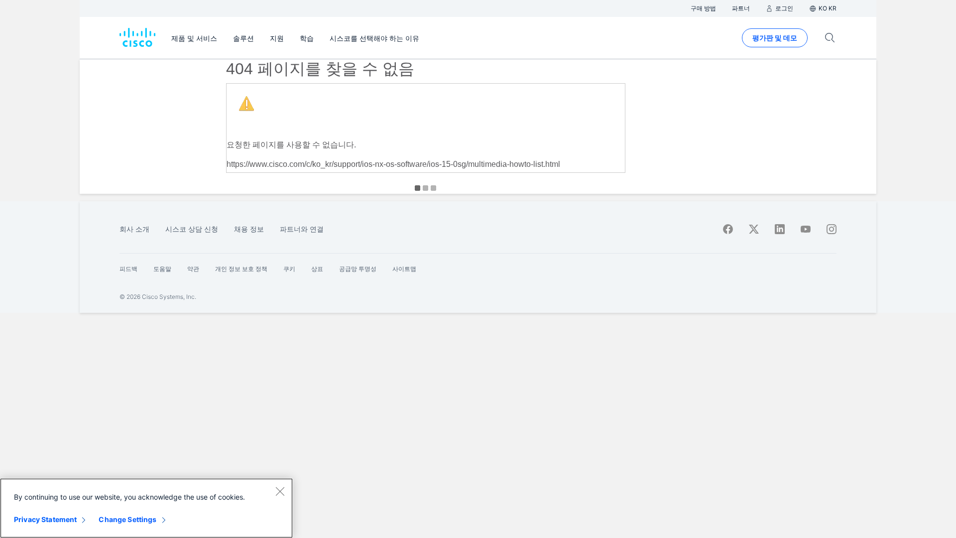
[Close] (280, 491)
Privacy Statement (45, 519)
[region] (146, 508)
